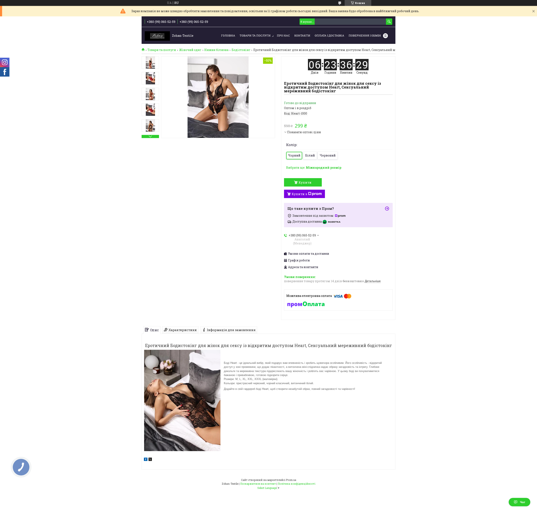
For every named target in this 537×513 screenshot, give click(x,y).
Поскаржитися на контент (258, 483)
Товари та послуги (255, 35)
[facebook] (145, 460)
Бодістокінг (241, 50)
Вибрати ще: (313, 168)
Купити (305, 182)
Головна (228, 35)
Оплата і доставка (329, 35)
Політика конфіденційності (296, 483)
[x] (150, 460)
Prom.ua (291, 480)
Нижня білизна (216, 50)
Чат (522, 502)
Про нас (283, 35)
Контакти (302, 35)
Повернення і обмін (365, 35)
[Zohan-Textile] (157, 35)
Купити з (299, 194)
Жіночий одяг (190, 50)
